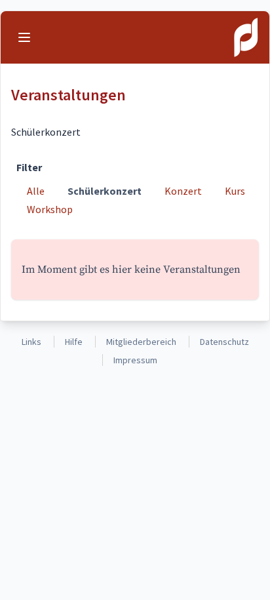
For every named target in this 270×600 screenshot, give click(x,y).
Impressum (135, 360)
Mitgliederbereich (141, 342)
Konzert (183, 190)
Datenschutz (224, 342)
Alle (36, 190)
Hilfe (74, 342)
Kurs (235, 190)
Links (31, 342)
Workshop (50, 209)
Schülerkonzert (105, 190)
